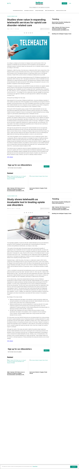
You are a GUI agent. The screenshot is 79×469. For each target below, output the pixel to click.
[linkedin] (26, 32)
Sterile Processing (39, 10)
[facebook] (24, 32)
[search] (10, 3)
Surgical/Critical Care (61, 10)
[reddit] (30, 32)
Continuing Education (18, 10)
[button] (8, 3)
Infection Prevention (49, 10)
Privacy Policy (35, 466)
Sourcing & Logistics (28, 10)
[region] (39, 467)
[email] (32, 32)
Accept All (73, 466)
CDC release (10, 157)
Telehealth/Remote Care (12, 16)
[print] (48, 32)
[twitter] (28, 32)
